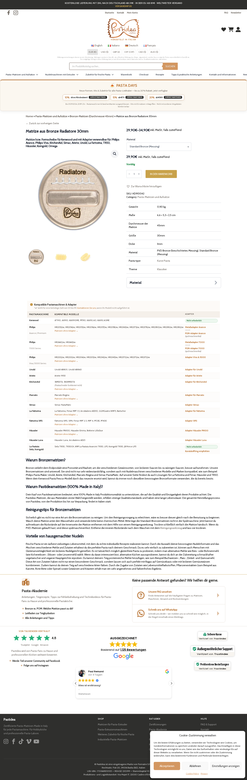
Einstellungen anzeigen (226, 766)
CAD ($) (142, 52)
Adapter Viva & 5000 (195, 357)
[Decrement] (129, 173)
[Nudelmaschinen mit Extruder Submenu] (78, 74)
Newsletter (236, 12)
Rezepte (160, 74)
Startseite (109, 12)
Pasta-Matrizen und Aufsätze (20, 74)
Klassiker (162, 269)
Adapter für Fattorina (195, 411)
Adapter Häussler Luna (195, 440)
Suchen (170, 66)
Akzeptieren (167, 766)
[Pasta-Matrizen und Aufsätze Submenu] (38, 74)
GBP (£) (116, 52)
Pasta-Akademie (158, 729)
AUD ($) (154, 52)
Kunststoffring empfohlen (197, 451)
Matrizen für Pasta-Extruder (112, 724)
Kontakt (120, 12)
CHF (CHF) (129, 52)
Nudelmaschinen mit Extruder (60, 74)
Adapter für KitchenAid (196, 382)
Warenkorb (126, 74)
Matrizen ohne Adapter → (66, 331)
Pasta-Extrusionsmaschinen (112, 729)
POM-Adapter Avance (195, 334)
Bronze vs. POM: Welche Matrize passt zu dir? (49, 608)
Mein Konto (132, 12)
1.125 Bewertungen (133, 650)
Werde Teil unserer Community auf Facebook (36, 660)
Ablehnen (195, 766)
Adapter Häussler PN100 (196, 430)
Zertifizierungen (157, 724)
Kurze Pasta (163, 260)
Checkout (143, 74)
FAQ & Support (208, 724)
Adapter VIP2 (191, 421)
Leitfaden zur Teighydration (40, 613)
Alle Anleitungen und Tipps (39, 618)
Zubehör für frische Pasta (98, 74)
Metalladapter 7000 (195, 342)
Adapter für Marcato (194, 395)
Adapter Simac (192, 405)
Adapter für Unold (193, 369)
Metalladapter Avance (195, 327)
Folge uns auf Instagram (36, 665)
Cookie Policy (192, 773)
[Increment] (139, 173)
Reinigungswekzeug (171, 528)
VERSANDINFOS (123, 6)
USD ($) (104, 52)
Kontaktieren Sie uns (86, 308)
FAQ (226, 12)
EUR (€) (93, 52)
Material (131, 139)
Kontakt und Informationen (222, 74)
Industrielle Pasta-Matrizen (112, 739)
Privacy (204, 773)
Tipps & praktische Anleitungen (186, 74)
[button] (114, 154)
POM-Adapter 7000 (195, 350)
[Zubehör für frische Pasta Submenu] (113, 74)
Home (29, 116)
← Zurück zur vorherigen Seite (42, 123)
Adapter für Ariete (193, 375)
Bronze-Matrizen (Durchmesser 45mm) (92, 116)
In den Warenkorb (161, 174)
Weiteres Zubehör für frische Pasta (116, 734)
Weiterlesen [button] (84, 694)
